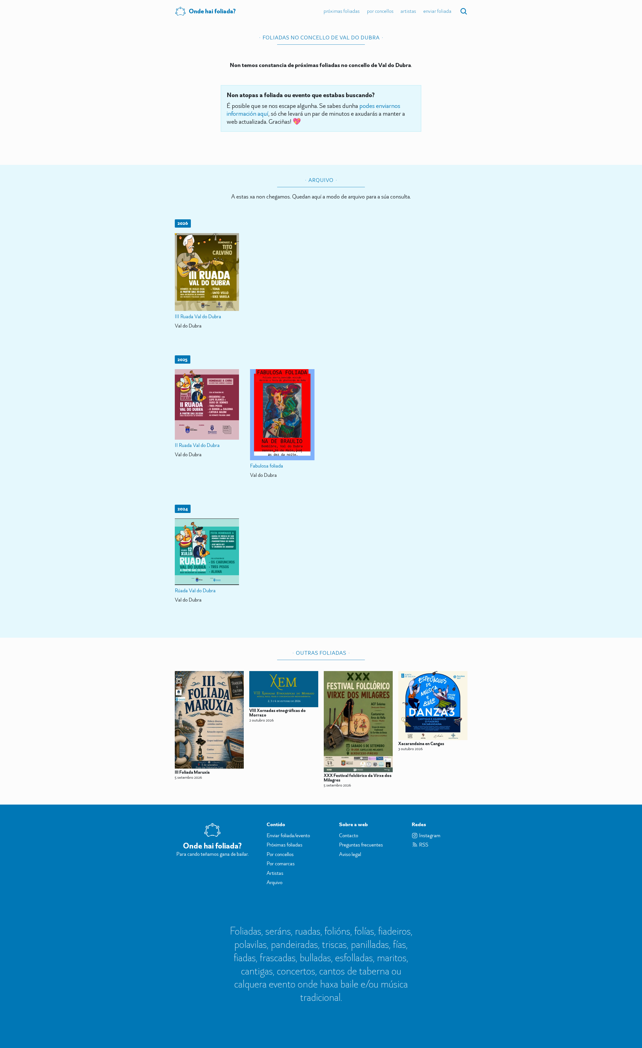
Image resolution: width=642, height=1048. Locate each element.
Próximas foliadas (342, 11)
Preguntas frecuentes (361, 844)
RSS (423, 844)
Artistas (408, 11)
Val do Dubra (188, 325)
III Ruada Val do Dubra (198, 316)
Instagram (429, 835)
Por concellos (380, 11)
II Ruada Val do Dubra (197, 445)
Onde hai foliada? (212, 11)
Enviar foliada (437, 11)
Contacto (348, 835)
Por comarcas (281, 863)
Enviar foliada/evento (288, 835)
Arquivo (274, 882)
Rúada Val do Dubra (195, 590)
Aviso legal (350, 854)
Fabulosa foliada (266, 465)
